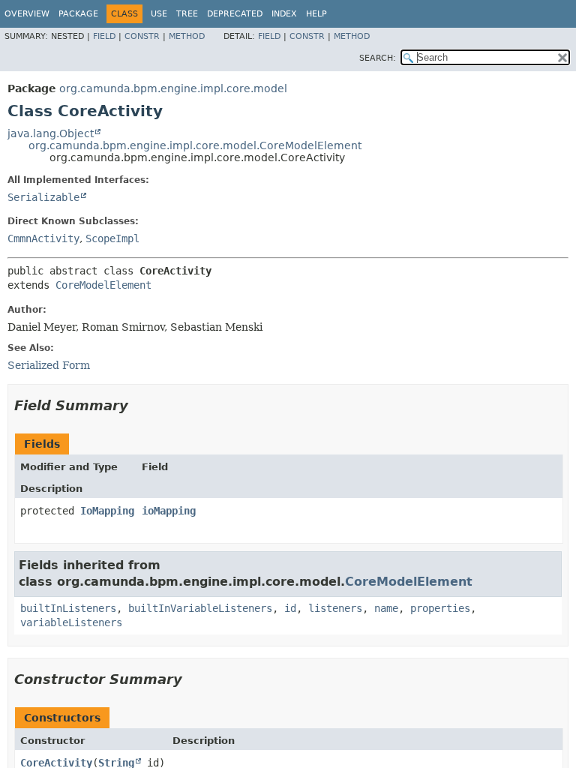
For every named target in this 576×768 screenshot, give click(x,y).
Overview (27, 14)
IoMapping (107, 511)
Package (78, 14)
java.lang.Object (51, 134)
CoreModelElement (104, 285)
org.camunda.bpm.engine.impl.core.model (173, 88)
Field (104, 36)
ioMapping (169, 511)
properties (440, 608)
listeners (335, 608)
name (386, 608)
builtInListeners (68, 608)
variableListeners (71, 622)
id (290, 608)
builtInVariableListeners (200, 608)
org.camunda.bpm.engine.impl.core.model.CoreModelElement (195, 146)
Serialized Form (49, 365)
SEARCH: (377, 58)
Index (284, 14)
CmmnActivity (44, 238)
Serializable (44, 197)
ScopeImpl (113, 238)
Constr (142, 36)
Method (187, 36)
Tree (187, 14)
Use (159, 14)
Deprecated (234, 14)
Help (316, 14)
